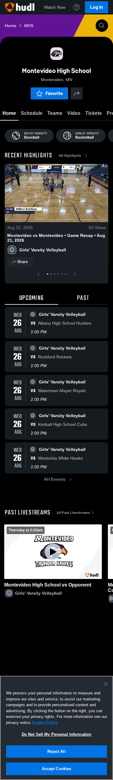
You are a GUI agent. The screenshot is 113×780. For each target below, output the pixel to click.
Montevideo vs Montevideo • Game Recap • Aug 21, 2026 (56, 238)
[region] (56, 728)
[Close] (105, 684)
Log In (96, 7)
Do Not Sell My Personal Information (57, 734)
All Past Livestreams (73, 513)
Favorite (54, 93)
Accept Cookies (56, 768)
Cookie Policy (45, 722)
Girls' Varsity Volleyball (42, 249)
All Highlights (70, 156)
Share (22, 261)
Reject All (56, 751)
